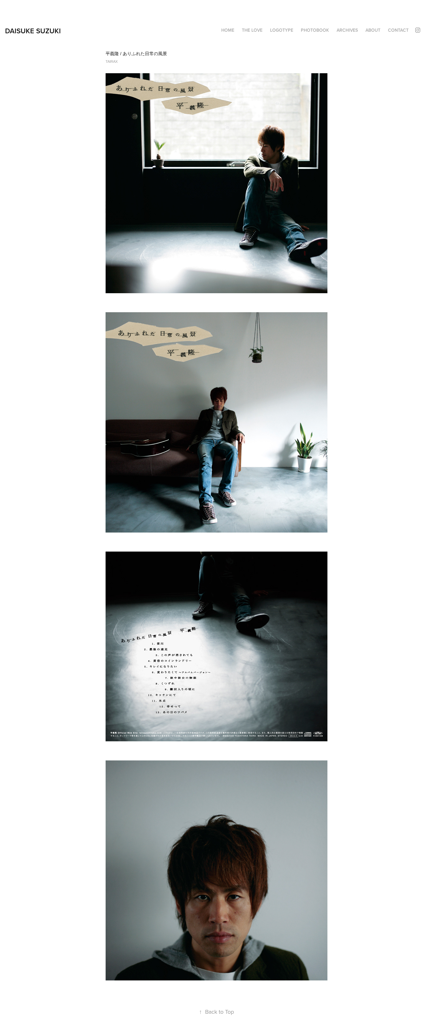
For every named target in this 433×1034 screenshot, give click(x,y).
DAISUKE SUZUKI (33, 31)
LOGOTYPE (281, 30)
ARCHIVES (347, 30)
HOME (227, 30)
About (372, 30)
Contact (398, 30)
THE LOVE (252, 30)
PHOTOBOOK (315, 30)
